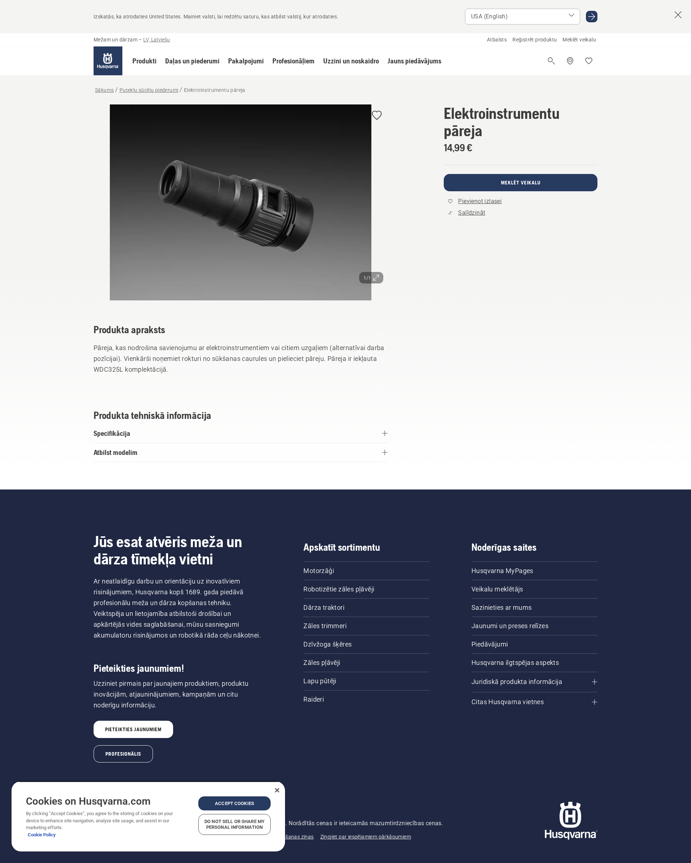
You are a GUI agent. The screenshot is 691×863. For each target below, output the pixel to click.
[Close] (277, 790)
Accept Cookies (234, 803)
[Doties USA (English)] (591, 16)
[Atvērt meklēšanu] (551, 61)
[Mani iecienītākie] (588, 61)
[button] (144, 60)
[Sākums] (108, 60)
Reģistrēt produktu (534, 40)
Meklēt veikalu (579, 40)
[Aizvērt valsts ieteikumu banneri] (678, 15)
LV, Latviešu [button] (156, 40)
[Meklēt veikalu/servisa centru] (570, 61)
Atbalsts (497, 40)
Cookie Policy (42, 834)
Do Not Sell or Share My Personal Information (234, 824)
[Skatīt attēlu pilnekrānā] (241, 204)
